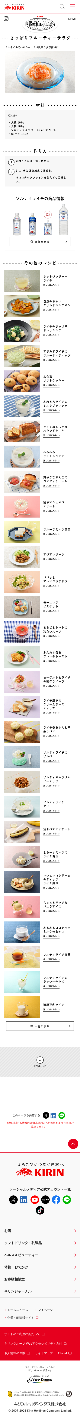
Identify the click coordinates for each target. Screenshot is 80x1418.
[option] (40, 281)
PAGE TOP (40, 1066)
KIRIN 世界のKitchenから (40, 22)
